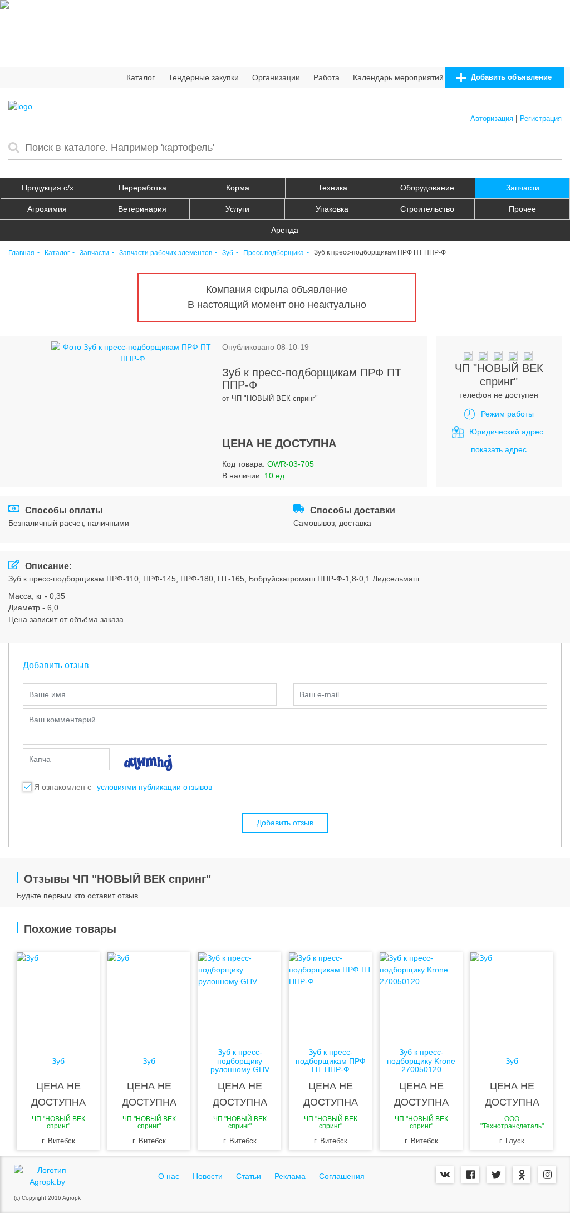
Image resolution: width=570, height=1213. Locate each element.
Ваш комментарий (62, 719)
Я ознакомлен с (62, 786)
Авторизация (491, 118)
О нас (168, 1176)
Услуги (237, 208)
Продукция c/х (47, 187)
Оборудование (427, 187)
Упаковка (332, 208)
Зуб (227, 253)
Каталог (140, 77)
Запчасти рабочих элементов (165, 253)
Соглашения (342, 1176)
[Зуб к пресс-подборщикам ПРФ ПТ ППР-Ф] (330, 996)
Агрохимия (47, 208)
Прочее (522, 208)
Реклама (290, 1176)
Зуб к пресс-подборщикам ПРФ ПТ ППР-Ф (331, 1061)
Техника (332, 187)
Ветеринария (142, 208)
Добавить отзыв (285, 822)
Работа (326, 77)
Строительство (427, 208)
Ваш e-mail (319, 694)
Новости (208, 1176)
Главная (21, 253)
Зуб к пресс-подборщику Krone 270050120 (421, 1061)
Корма (237, 187)
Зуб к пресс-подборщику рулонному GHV (239, 1061)
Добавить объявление (510, 77)
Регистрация (541, 118)
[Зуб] (58, 996)
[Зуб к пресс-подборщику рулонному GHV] (239, 996)
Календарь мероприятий (398, 77)
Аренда (284, 230)
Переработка (142, 187)
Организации (276, 77)
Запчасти (522, 187)
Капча (40, 759)
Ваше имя (47, 694)
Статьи (248, 1176)
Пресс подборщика (273, 253)
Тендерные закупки (203, 77)
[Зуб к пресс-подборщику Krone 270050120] (421, 996)
